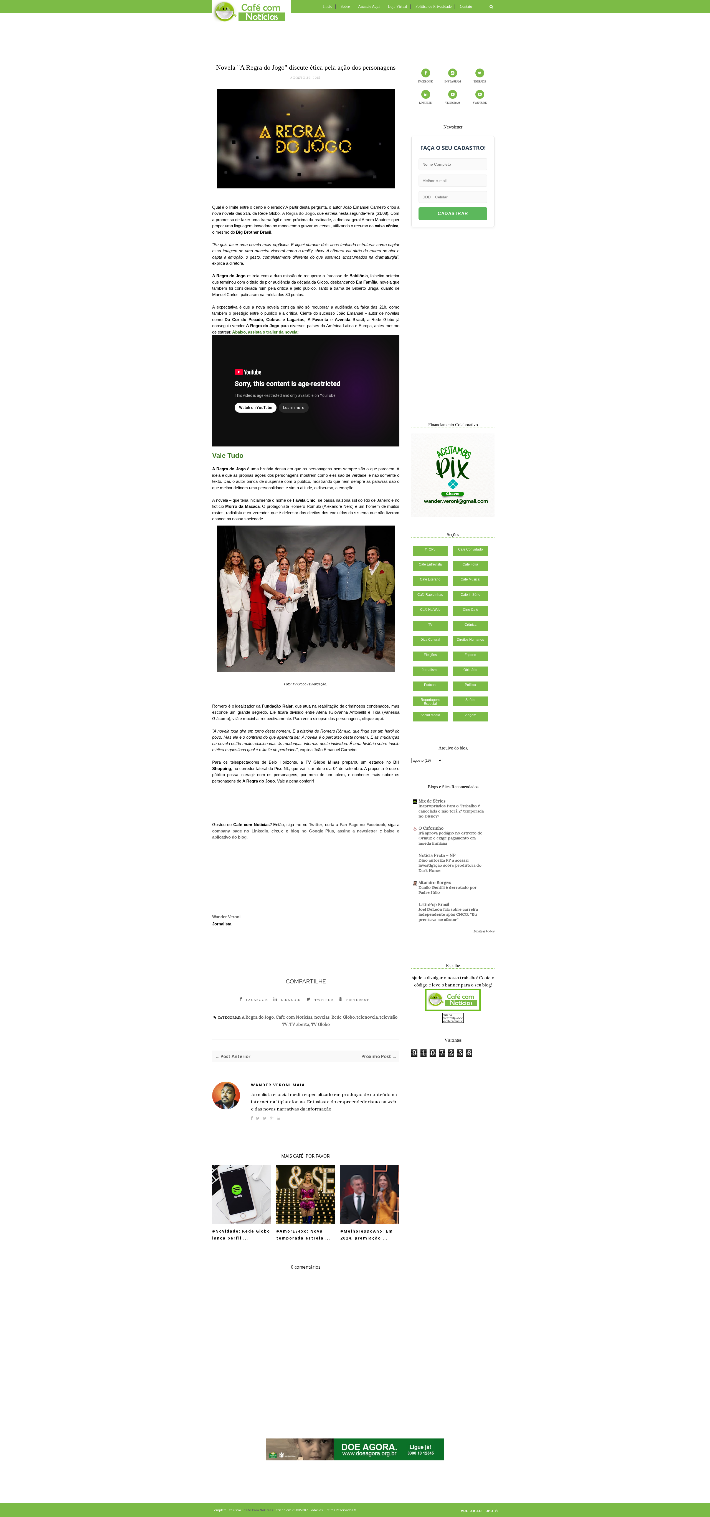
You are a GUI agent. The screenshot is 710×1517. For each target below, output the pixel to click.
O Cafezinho (431, 828)
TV (285, 1024)
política (470, 685)
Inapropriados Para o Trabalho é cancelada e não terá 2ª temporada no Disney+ (451, 811)
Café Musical (470, 579)
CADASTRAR (453, 213)
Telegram (452, 103)
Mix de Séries (432, 801)
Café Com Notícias (258, 1510)
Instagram (453, 81)
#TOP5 (430, 549)
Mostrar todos (484, 931)
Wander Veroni (226, 916)
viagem (470, 715)
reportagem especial (430, 702)
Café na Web (430, 610)
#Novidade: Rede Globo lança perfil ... (241, 1234)
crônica (470, 625)
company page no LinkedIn (240, 831)
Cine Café (470, 610)
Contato (466, 6)
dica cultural (430, 640)
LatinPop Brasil (434, 904)
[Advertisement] (355, 37)
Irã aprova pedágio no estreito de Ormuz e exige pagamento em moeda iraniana (450, 838)
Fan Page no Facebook (363, 824)
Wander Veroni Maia (278, 1084)
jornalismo (430, 670)
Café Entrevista (430, 564)
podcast (430, 685)
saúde (470, 700)
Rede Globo (343, 1017)
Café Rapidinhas (430, 595)
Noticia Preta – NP (437, 855)
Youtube (480, 103)
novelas (321, 1017)
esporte (470, 655)
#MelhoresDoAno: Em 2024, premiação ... (366, 1234)
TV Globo (320, 1024)
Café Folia (470, 564)
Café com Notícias (294, 1017)
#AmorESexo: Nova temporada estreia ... (303, 1234)
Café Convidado (470, 549)
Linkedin (291, 1000)
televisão (388, 1017)
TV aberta (299, 1024)
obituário (470, 670)
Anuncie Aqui (369, 6)
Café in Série (470, 595)
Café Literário (430, 579)
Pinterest (357, 1000)
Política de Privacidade (433, 6)
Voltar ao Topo (477, 1511)
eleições (430, 655)
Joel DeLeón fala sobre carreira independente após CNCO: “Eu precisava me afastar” (448, 914)
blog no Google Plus (312, 831)
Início (327, 6)
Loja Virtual (397, 6)
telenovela (367, 1017)
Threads (479, 81)
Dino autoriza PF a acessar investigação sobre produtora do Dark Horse (450, 865)
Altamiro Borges (435, 882)
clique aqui (372, 718)
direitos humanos (470, 640)
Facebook (257, 1000)
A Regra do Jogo (298, 213)
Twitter (315, 824)
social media (430, 715)
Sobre (345, 6)
